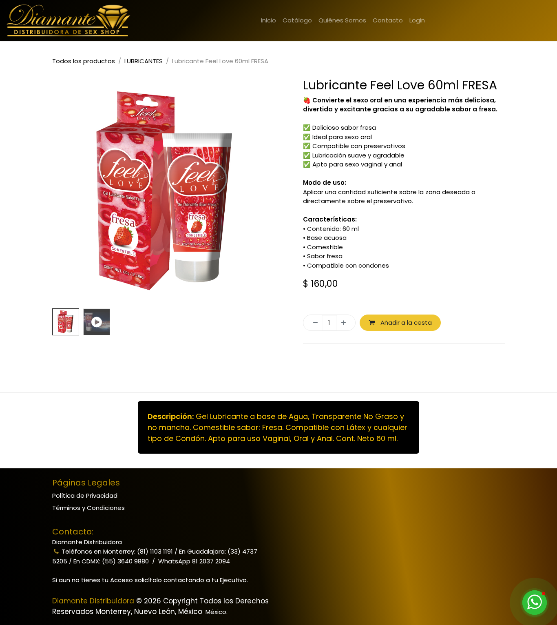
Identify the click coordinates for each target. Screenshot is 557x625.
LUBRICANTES (143, 61)
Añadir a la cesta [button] (405, 322)
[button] (63, 191)
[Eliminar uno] (313, 323)
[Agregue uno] (346, 323)
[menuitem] (268, 21)
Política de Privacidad (84, 495)
